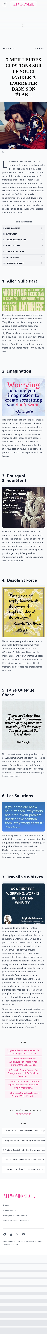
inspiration (9, 48)
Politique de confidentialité (15, 1215)
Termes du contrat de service (16, 1220)
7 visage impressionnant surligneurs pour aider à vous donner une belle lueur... (24, 1061)
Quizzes (6, 1205)
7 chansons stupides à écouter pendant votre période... (23, 1095)
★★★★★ (39, 48)
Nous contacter (9, 1210)
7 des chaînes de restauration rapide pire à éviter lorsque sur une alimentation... (23, 1084)
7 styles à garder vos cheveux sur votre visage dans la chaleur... (23, 1052)
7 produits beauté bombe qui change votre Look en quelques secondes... (24, 1073)
